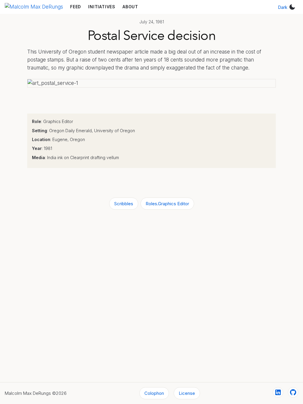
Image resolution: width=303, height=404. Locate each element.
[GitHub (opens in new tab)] (293, 392)
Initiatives (101, 6)
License (187, 393)
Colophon (154, 393)
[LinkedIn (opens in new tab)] (278, 392)
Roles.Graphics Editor (167, 203)
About (130, 6)
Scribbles (123, 203)
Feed (75, 6)
